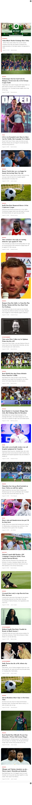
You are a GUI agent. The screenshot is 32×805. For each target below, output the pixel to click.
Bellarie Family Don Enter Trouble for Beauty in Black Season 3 (14, 630)
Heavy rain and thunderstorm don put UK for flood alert (15, 521)
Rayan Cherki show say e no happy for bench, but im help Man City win (14, 172)
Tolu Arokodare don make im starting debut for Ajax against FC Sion (14, 240)
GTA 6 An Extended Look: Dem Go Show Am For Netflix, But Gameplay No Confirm (16, 138)
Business (4, 38)
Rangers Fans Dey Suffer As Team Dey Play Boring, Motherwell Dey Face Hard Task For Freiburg (16, 305)
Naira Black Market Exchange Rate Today (15, 40)
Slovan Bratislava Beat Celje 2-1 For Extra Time (15, 699)
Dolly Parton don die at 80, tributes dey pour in (14, 664)
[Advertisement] (16, 11)
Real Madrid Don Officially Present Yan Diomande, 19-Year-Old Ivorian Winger (14, 736)
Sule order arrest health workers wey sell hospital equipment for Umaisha (15, 448)
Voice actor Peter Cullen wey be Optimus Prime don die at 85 (15, 340)
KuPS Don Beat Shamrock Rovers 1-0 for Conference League (15, 206)
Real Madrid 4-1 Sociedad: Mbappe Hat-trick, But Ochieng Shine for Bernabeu (15, 412)
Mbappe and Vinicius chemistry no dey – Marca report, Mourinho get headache (15, 770)
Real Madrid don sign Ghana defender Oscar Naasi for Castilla (14, 374)
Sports (4, 76)
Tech (3, 135)
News (3, 445)
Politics (4, 552)
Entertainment (6, 337)
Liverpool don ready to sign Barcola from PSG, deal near (15, 594)
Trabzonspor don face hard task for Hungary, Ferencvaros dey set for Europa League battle (15, 81)
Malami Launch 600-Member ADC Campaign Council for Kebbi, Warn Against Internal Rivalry (13, 556)
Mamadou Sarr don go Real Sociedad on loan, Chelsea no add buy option (15, 487)
